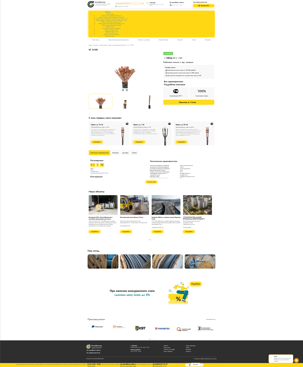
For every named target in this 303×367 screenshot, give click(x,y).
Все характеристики (173, 81)
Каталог (166, 346)
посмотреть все (210, 319)
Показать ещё (151, 182)
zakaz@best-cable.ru (178, 2)
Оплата (134, 153)
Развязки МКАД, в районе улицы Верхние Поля (166, 218)
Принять (195, 364)
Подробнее (97, 142)
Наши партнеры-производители (118, 40)
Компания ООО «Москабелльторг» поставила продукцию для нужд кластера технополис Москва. (101, 219)
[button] (149, 240)
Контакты (208, 40)
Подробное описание (174, 84)
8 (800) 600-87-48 (201, 2)
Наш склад (95, 40)
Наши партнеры (190, 346)
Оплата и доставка (144, 40)
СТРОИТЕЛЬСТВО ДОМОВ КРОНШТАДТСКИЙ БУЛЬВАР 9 (194, 218)
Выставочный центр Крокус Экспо (131, 217)
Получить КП (205, 6)
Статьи (194, 40)
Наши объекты (163, 40)
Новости (180, 40)
